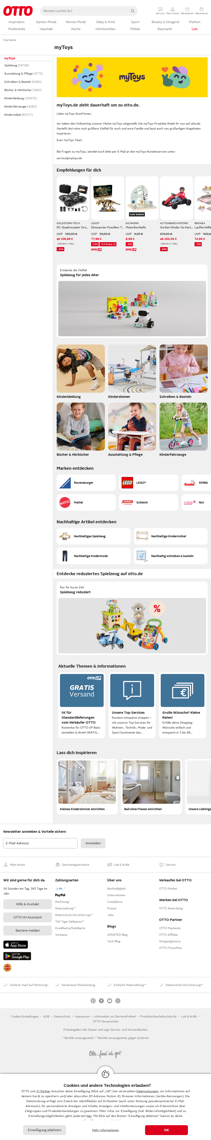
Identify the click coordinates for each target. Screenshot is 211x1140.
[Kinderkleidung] (81, 373)
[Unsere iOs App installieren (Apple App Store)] (15, 944)
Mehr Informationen (105, 1130)
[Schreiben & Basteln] (183, 373)
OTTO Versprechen (105, 1021)
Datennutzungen (147, 1091)
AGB (46, 1016)
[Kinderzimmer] (132, 373)
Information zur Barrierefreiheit (115, 1016)
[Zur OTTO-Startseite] (18, 11)
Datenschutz (62, 1016)
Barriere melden (28, 930)
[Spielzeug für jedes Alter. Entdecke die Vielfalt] (132, 301)
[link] (7, 968)
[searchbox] (84, 11)
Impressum (82, 1016)
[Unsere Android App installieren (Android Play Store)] (17, 956)
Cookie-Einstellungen (25, 1016)
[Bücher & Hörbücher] (81, 431)
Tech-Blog (113, 941)
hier (89, 1116)
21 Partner (43, 1091)
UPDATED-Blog (117, 934)
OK (166, 1130)
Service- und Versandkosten (129, 1029)
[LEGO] (148, 482)
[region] (105, 1107)
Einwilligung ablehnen (44, 1130)
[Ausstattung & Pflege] (132, 431)
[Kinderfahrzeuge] (183, 431)
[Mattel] (86, 502)
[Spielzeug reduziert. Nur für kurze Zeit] (132, 618)
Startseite (9, 40)
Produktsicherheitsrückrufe (158, 1016)
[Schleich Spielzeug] (148, 502)
